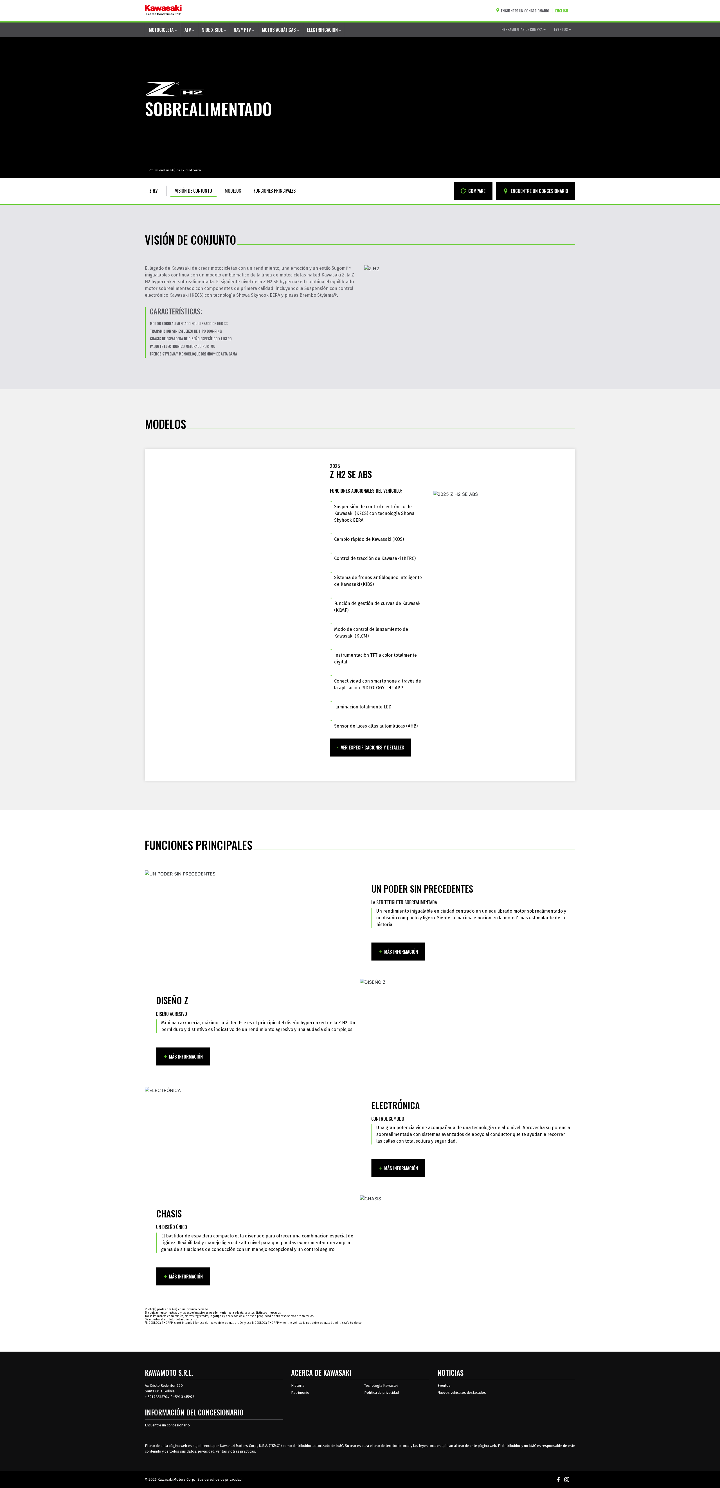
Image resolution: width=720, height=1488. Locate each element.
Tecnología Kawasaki (381, 1385)
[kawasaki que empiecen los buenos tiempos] (163, 10)
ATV (188, 29)
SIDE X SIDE (213, 29)
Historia (297, 1385)
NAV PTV (243, 29)
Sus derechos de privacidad (219, 1479)
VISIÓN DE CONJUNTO (193, 190)
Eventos (444, 1385)
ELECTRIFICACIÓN (323, 29)
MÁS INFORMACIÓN (401, 951)
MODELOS (233, 190)
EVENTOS (561, 29)
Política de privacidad (381, 1392)
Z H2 (153, 190)
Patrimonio (300, 1392)
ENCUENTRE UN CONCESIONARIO (539, 191)
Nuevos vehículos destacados (461, 1392)
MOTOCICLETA (162, 29)
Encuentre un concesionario (167, 1425)
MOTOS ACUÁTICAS (279, 29)
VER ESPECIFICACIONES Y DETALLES (372, 747)
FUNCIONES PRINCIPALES (275, 190)
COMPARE (476, 191)
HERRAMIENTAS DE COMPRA (522, 29)
